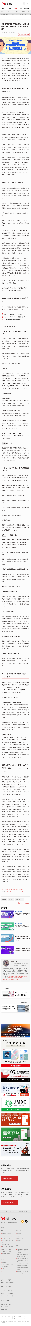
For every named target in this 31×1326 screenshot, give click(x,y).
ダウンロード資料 (24, 8)
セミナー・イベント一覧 (7, 1293)
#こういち (11, 899)
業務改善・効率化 (23, 1211)
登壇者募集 (4, 1309)
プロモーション (25, 11)
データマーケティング (14, 14)
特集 (10, 8)
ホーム (2, 1211)
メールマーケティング (24, 14)
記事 (15, 8)
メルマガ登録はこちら (9, 1202)
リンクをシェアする (25, 34)
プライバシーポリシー (5, 1317)
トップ (4, 8)
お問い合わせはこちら (9, 1179)
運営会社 (25, 1317)
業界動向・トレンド (5, 14)
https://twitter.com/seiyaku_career (12, 889)
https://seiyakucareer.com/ (15, 892)
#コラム (4, 899)
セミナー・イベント (6, 1291)
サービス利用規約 (17, 1317)
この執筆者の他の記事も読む (10, 979)
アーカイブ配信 (5, 1300)
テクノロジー (16, 11)
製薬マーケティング (5, 11)
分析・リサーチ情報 (6, 1286)
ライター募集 (4, 1307)
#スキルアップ (19, 899)
